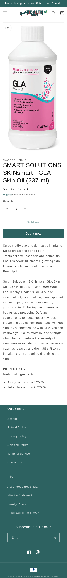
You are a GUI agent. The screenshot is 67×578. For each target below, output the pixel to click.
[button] (5, 13)
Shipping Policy (17, 444)
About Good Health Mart (23, 486)
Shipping (7, 194)
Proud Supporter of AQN (23, 512)
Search (12, 418)
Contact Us (14, 462)
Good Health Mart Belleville (28, 576)
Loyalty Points (16, 504)
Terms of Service (18, 453)
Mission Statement (19, 495)
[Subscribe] (55, 537)
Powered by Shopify (50, 576)
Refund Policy (16, 427)
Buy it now (34, 233)
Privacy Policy (17, 436)
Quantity (8, 201)
